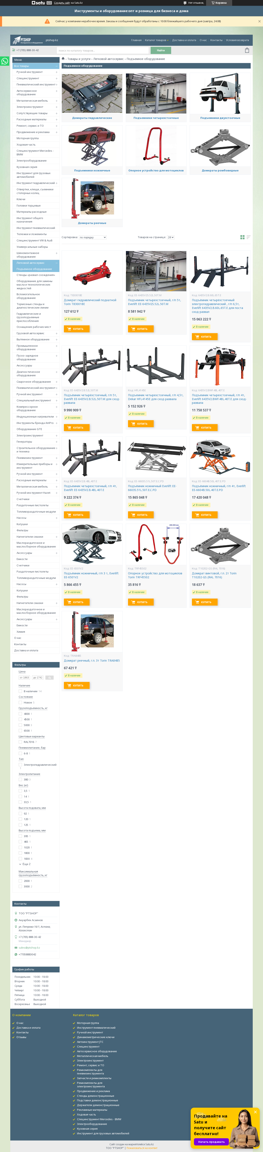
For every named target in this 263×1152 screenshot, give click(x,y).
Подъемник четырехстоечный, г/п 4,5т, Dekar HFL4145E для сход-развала (155, 397)
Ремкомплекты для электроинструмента (91, 1084)
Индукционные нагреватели (35, 416)
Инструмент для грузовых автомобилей (34, 175)
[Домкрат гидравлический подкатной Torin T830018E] (92, 271)
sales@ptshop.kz (29, 947)
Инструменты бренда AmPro (35, 423)
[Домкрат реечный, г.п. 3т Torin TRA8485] (92, 631)
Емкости (22, 559)
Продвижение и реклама (33, 132)
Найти (161, 50)
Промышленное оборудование (27, 347)
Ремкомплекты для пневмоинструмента (90, 1071)
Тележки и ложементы (32, 234)
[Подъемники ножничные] (92, 145)
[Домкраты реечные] (92, 198)
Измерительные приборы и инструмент (34, 465)
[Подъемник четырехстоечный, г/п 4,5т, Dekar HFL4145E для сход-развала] (156, 366)
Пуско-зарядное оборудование (27, 357)
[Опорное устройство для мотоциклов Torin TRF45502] (156, 544)
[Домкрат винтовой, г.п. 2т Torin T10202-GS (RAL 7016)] (220, 544)
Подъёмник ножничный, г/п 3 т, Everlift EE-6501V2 (91, 575)
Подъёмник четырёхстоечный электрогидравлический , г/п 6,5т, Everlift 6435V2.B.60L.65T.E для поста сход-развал (217, 306)
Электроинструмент (30, 107)
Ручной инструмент (30, 72)
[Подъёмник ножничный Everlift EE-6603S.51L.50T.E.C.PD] (156, 457)
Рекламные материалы (92, 1110)
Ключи (21, 199)
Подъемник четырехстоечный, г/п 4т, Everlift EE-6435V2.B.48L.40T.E (90, 488)
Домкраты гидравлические (92, 118)
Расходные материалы (31, 119)
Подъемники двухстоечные (220, 118)
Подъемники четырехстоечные (156, 118)
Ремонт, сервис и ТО (30, 125)
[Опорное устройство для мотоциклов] (156, 145)
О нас (203, 40)
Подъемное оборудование (34, 269)
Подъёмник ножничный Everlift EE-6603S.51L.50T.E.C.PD (152, 488)
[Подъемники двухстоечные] (220, 93)
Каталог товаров (155, 40)
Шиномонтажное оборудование (28, 254)
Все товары (21, 66)
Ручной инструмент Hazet (33, 493)
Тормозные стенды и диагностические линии (32, 306)
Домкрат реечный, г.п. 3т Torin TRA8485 (92, 660)
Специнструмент (28, 78)
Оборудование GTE (29, 429)
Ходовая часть (26, 144)
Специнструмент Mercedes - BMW (35, 152)
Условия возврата (237, 40)
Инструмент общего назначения (30, 220)
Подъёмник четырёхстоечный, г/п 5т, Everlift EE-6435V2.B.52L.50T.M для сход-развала (92, 399)
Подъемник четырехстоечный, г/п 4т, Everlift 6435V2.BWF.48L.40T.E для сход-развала (219, 399)
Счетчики (23, 499)
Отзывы (21, 1037)
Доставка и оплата (184, 40)
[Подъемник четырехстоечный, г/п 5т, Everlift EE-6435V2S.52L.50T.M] (156, 271)
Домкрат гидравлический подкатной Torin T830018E (90, 302)
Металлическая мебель (32, 100)
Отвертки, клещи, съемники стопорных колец (35, 191)
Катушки (22, 524)
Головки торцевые (29, 205)
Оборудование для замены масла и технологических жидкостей (34, 284)
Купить (78, 329)
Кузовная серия (27, 167)
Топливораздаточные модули (36, 511)
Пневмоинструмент (30, 458)
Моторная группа (28, 138)
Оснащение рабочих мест (34, 327)
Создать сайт (62, 2)
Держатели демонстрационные (98, 1105)
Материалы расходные (32, 211)
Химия (21, 631)
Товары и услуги (78, 59)
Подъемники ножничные (92, 170)
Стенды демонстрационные (95, 1096)
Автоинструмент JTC (90, 1042)
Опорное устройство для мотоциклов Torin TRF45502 (155, 575)
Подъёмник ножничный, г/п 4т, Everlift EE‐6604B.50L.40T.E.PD (219, 488)
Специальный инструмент (34, 400)
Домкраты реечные (92, 223)
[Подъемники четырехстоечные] (156, 93)
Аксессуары (24, 365)
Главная (136, 40)
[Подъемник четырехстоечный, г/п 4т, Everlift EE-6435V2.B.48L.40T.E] (92, 457)
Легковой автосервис (31, 263)
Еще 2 (26, 864)
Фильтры (22, 530)
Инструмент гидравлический (36, 183)
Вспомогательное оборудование (28, 296)
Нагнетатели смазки (30, 536)
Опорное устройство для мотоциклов (156, 170)
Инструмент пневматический (36, 228)
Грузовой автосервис (30, 333)
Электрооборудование (32, 160)
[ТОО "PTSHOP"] (27, 40)
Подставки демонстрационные (97, 1100)
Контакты (216, 40)
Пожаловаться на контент (142, 1148)
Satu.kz (149, 1144)
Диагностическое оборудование (28, 373)
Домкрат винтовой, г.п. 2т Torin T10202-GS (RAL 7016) (214, 575)
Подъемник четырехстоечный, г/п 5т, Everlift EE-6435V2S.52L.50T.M (154, 302)
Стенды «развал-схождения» (36, 275)
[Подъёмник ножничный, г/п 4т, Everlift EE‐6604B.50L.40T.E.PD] (220, 457)
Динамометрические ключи (95, 1037)
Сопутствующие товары (32, 113)
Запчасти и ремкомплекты (94, 1078)
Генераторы (24, 441)
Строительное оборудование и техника (36, 449)
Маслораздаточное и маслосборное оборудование (36, 544)
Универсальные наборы (32, 247)
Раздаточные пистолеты (32, 505)
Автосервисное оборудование (27, 92)
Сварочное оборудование (34, 381)
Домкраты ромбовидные (220, 170)
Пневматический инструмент (36, 84)
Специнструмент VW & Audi (34, 240)
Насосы (21, 518)
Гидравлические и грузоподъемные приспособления (29, 317)
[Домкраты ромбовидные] (220, 145)
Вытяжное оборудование (33, 339)
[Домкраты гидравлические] (92, 93)
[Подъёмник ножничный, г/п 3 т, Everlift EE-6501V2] (92, 544)
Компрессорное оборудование (27, 408)
